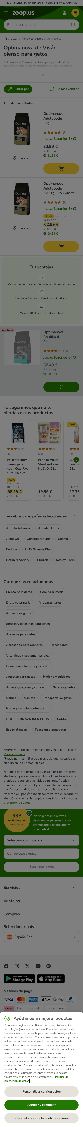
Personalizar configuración (41, 1091)
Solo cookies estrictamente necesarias (41, 1118)
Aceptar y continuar (41, 1105)
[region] (41, 1069)
